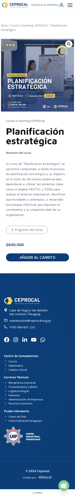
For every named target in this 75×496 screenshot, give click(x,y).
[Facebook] (6, 339)
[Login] (61, 5)
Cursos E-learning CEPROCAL (29, 25)
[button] (68, 44)
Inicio (4, 25)
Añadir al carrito (37, 257)
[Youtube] (33, 339)
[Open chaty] (63, 485)
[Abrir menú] (69, 5)
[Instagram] (15, 339)
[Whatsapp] (42, 339)
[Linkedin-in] (24, 339)
